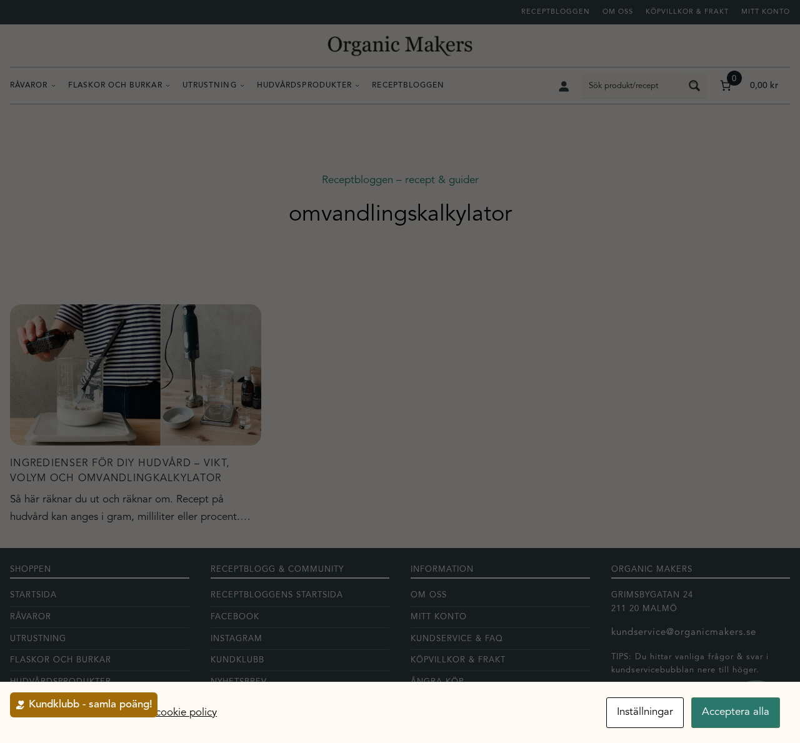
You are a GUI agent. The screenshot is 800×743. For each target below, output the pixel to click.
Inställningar (645, 712)
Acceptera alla (735, 712)
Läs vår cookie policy (168, 712)
